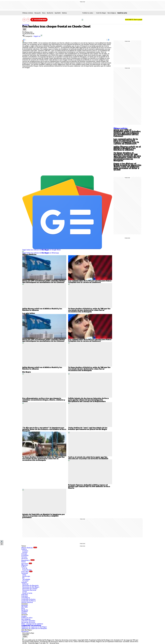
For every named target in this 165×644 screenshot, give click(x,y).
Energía (24, 554)
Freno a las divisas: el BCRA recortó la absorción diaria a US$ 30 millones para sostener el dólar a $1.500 (127, 166)
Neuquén (37, 13)
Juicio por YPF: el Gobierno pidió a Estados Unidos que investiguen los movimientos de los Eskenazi (127, 133)
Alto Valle (24, 607)
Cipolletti (58, 13)
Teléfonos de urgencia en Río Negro (34, 627)
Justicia (24, 552)
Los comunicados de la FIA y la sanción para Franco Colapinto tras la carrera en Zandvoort (126, 141)
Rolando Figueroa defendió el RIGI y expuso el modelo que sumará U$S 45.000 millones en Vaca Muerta (89, 486)
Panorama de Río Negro (30, 587)
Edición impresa (27, 602)
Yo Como (25, 581)
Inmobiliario (25, 598)
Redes (23, 562)
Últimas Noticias (29, 548)
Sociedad (25, 25)
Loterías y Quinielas (28, 621)
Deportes (24, 565)
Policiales (24, 595)
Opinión (24, 582)
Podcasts (24, 596)
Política (24, 549)
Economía (24, 555)
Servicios (24, 558)
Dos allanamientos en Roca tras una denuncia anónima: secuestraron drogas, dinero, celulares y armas (43, 399)
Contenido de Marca (28, 601)
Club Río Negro (101, 13)
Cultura (23, 567)
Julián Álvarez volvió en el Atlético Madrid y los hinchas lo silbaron (127, 148)
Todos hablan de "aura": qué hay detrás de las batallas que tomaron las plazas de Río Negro (87, 428)
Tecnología (26, 579)
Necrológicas (112, 13)
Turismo (24, 557)
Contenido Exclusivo (28, 599)
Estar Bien (26, 572)
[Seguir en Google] (23, 41)
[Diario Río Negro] (82, 19)
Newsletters (27, 560)
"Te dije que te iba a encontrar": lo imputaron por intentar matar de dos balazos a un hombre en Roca (44, 428)
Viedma (64, 13)
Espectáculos (27, 570)
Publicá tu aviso (26, 618)
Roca (43, 13)
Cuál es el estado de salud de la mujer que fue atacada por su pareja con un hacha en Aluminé (88, 458)
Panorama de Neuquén (30, 585)
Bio (23, 578)
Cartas (24, 592)
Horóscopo (26, 576)
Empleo (24, 616)
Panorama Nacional (29, 590)
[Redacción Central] (24, 28)
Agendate (26, 564)
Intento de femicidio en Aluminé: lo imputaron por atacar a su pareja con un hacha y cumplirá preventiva (43, 515)
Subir (25, 636)
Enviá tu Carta (27, 593)
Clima (24, 575)
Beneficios (25, 631)
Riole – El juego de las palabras (32, 624)
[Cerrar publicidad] (1, 541)
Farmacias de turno (28, 622)
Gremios (25, 551)
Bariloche (50, 13)
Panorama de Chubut (29, 588)
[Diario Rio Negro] (23, 638)
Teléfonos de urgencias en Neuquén (34, 628)
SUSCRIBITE (133, 20)
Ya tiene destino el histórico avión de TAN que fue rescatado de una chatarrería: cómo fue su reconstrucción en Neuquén (127, 157)
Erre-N (24, 568)
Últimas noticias (27, 13)
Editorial (25, 584)
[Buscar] (28, 20)
